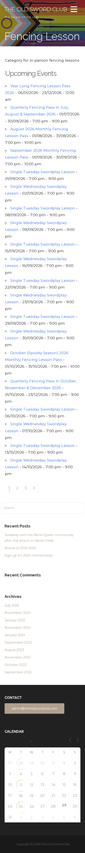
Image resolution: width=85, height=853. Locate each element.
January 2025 (15, 620)
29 (31, 763)
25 (21, 806)
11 (21, 785)
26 (32, 806)
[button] (74, 10)
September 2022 (18, 672)
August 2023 (14, 650)
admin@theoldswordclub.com (34, 708)
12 (31, 785)
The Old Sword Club (35, 9)
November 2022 (18, 657)
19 (31, 796)
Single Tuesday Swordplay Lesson (42, 171)
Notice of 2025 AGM (20, 548)
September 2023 (18, 642)
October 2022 (16, 665)
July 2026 (12, 606)
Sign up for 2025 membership (29, 555)
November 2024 (18, 628)
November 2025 (18, 613)
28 (21, 763)
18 (21, 796)
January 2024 (15, 635)
